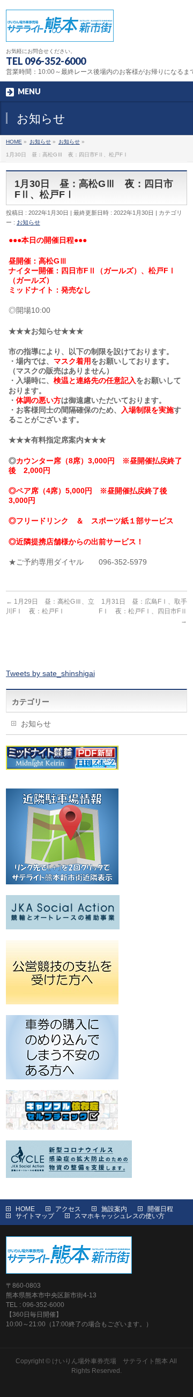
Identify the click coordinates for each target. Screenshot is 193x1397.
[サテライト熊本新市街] (60, 29)
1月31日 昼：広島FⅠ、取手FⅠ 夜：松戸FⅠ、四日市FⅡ (143, 611)
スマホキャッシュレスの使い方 (120, 1216)
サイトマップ (35, 1216)
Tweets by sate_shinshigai (50, 673)
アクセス (68, 1209)
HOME (25, 1209)
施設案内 (114, 1209)
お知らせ (28, 222)
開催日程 (160, 1209)
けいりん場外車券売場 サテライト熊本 (110, 1361)
